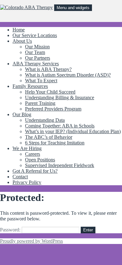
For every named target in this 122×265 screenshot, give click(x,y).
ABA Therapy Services (36, 63)
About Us (22, 41)
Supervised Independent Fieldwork (59, 165)
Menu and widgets (73, 7)
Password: (11, 229)
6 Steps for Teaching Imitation (54, 142)
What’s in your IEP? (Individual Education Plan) (73, 131)
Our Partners (37, 58)
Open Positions (40, 159)
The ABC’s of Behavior (48, 137)
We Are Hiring (27, 148)
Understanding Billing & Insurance (59, 97)
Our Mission (37, 46)
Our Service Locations (35, 35)
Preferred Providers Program (53, 108)
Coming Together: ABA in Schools (59, 125)
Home (19, 29)
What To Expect (41, 80)
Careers (32, 154)
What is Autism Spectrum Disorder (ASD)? (68, 75)
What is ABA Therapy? (48, 69)
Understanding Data (45, 120)
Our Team (35, 52)
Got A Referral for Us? (35, 171)
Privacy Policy (27, 182)
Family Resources (30, 86)
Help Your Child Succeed (50, 92)
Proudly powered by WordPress (31, 241)
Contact (20, 176)
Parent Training (40, 103)
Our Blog (22, 114)
